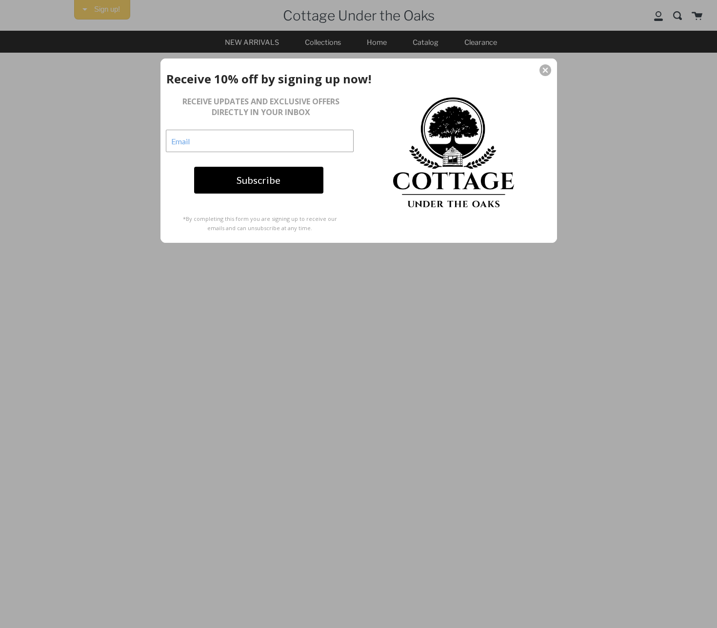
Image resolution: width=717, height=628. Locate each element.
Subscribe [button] (258, 180)
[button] (545, 70)
